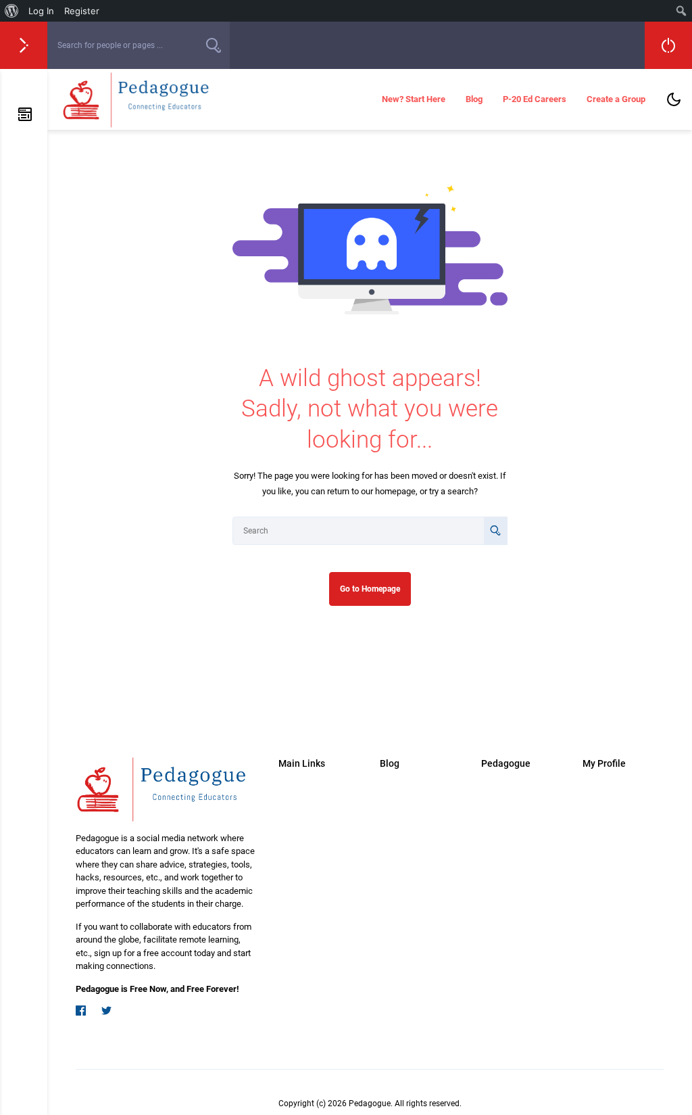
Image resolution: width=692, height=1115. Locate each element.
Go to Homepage (370, 589)
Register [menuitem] (81, 10)
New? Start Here (413, 99)
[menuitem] (12, 11)
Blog (474, 99)
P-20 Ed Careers (534, 99)
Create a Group (616, 99)
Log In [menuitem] (41, 10)
